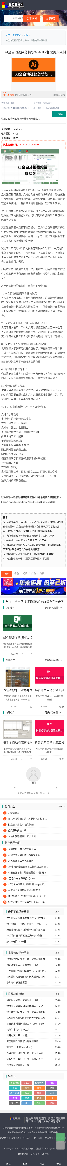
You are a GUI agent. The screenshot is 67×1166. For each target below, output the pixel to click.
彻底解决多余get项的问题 (21, 824)
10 (52, 1098)
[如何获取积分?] (23, 95)
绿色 (16, 573)
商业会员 (15, 1138)
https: (26, 1083)
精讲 (27, 1098)
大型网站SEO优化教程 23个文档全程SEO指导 (27, 918)
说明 (15, 1098)
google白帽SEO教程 (16, 941)
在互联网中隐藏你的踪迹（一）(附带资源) (27, 971)
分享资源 (50, 18)
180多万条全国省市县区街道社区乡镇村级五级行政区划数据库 (28, 867)
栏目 (25, 1164)
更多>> (61, 806)
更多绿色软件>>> (53, 608)
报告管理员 (59, 95)
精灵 (39, 1098)
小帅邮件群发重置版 (17, 982)
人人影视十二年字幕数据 (20, 861)
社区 (39, 1103)
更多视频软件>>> (53, 660)
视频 (25, 573)
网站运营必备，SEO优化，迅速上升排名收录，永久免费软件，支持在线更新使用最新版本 (27, 965)
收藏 (60, 114)
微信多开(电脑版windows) (19, 1047)
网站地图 (4, 1138)
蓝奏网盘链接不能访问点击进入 (24, 119)
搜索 (42, 1164)
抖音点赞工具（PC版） (18, 1035)
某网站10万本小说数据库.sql (22, 849)
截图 (27, 1088)
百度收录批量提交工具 (18, 1065)
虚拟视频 (14, 1083)
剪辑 (42, 573)
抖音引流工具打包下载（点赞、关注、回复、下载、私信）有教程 (27, 1059)
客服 (39, 1093)
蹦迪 (27, 1093)
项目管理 (14, 1093)
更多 (58, 912)
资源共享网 (13, 5)
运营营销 (17, 35)
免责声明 (49, 1138)
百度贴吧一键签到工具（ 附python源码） (27, 1053)
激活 (52, 1088)
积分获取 (26, 1138)
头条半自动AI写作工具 (18, 1029)
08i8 (34, 783)
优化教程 (39, 1083)
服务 (52, 1103)
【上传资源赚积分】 (51, 108)
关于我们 (38, 1138)
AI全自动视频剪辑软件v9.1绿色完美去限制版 (27, 930)
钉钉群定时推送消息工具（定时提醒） (26, 1024)
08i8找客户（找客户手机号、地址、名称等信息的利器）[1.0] (28, 896)
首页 (8, 35)
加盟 (39, 1088)
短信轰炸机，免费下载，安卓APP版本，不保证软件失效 (27, 959)
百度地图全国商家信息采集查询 (24, 890)
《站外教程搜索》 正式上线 (22, 836)
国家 (52, 1083)
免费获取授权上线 (17, 830)
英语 (15, 1088)
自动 (33, 573)
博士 (27, 1103)
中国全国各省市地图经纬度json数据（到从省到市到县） (28, 872)
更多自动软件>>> (53, 712)
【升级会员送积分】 (21, 108)
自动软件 (10, 712)
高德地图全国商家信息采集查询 (24, 855)
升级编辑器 (14, 813)
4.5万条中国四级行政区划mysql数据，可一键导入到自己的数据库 (28, 884)
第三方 (14, 1103)
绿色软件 (10, 608)
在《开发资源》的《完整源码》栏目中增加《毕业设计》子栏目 (28, 819)
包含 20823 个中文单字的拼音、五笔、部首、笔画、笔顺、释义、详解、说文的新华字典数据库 (28, 902)
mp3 (52, 1093)
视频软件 (10, 660)
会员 (58, 1164)
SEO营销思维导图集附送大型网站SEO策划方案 (27, 977)
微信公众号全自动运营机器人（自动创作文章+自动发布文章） (27, 1006)
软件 (26, 35)
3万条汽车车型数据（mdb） (22, 878)
